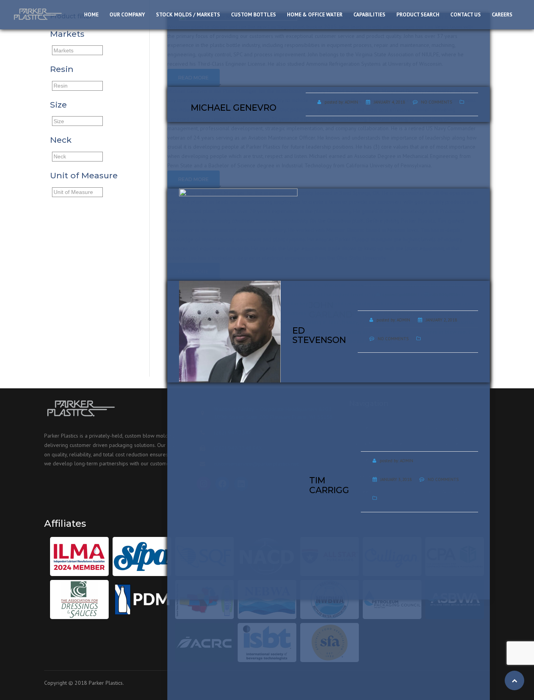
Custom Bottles (253, 14)
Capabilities (369, 14)
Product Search (417, 14)
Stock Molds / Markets (188, 14)
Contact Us (465, 14)
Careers (502, 14)
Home (91, 14)
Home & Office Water (314, 14)
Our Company (127, 14)
